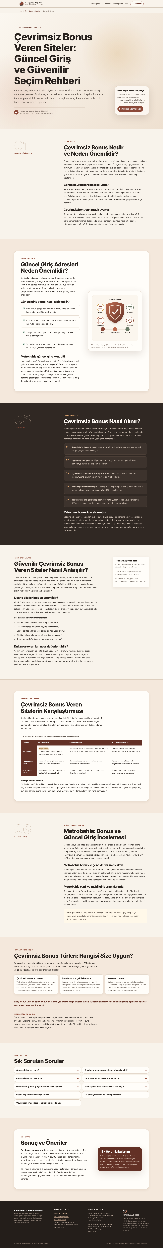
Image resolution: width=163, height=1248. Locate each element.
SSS (126, 4)
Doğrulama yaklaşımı (61, 1213)
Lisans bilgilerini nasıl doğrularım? (32, 1094)
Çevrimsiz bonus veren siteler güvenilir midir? (106, 1070)
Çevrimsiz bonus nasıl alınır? (30, 1078)
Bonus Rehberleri (34, 11)
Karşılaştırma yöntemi (61, 1217)
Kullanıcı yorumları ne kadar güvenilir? (102, 1094)
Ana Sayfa (23, 11)
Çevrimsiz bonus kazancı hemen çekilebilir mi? (38, 1103)
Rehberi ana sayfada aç (130, 109)
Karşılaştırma (118, 4)
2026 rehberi (137, 4)
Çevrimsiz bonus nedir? (27, 1070)
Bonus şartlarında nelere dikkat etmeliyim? (104, 1086)
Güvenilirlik (106, 4)
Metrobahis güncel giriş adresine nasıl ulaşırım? (39, 1086)
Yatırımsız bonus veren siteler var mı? (102, 1078)
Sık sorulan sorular (60, 1220)
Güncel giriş (95, 4)
